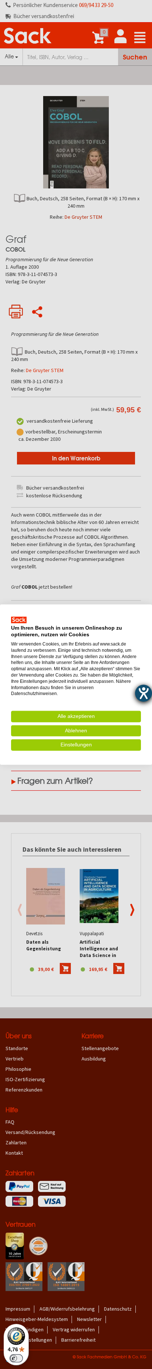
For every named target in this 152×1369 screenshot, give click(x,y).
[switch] (16, 1358)
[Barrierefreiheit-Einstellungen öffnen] (143, 693)
